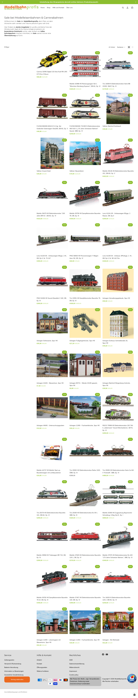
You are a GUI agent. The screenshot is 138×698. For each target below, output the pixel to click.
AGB (70, 660)
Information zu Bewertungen (14, 671)
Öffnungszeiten (42, 667)
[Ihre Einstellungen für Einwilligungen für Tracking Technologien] (134, 694)
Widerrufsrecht (74, 667)
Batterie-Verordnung (11, 667)
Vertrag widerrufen (17, 679)
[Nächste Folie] (130, 153)
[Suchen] (123, 7)
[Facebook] (103, 654)
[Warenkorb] (132, 7)
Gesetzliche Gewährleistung (13, 675)
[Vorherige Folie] (106, 153)
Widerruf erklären (43, 671)
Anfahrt (39, 660)
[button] (121, 47)
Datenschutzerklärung (76, 663)
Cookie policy (73, 675)
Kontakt (39, 663)
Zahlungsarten (9, 660)
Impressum (73, 671)
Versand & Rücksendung (12, 663)
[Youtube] (107, 654)
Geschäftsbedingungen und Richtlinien (15, 692)
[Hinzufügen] (65, 66)
